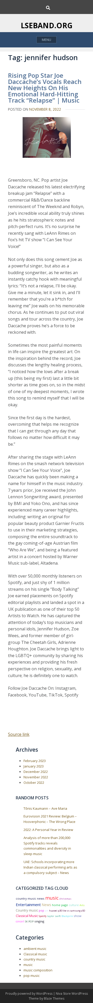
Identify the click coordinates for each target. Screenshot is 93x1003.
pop (41, 910)
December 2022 (36, 771)
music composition (38, 970)
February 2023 (35, 760)
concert (20, 921)
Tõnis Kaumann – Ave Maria (45, 808)
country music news (30, 898)
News (46, 904)
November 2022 (36, 777)
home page (60, 905)
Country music (27, 910)
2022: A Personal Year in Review (48, 829)
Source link (18, 734)
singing (39, 921)
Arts (82, 905)
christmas (65, 898)
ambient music (35, 948)
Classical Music (27, 916)
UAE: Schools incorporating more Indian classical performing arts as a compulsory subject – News (50, 867)
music (52, 897)
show (77, 916)
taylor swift (54, 916)
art (46, 910)
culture (74, 905)
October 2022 (34, 782)
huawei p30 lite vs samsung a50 (67, 910)
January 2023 (34, 766)
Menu (46, 39)
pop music (32, 975)
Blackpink (67, 916)
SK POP (29, 921)
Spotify (43, 916)
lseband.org (47, 25)
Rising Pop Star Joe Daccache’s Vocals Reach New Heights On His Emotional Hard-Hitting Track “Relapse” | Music (45, 87)
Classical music (35, 954)
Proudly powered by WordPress (29, 993)
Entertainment (28, 904)
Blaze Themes (54, 998)
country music (34, 959)
